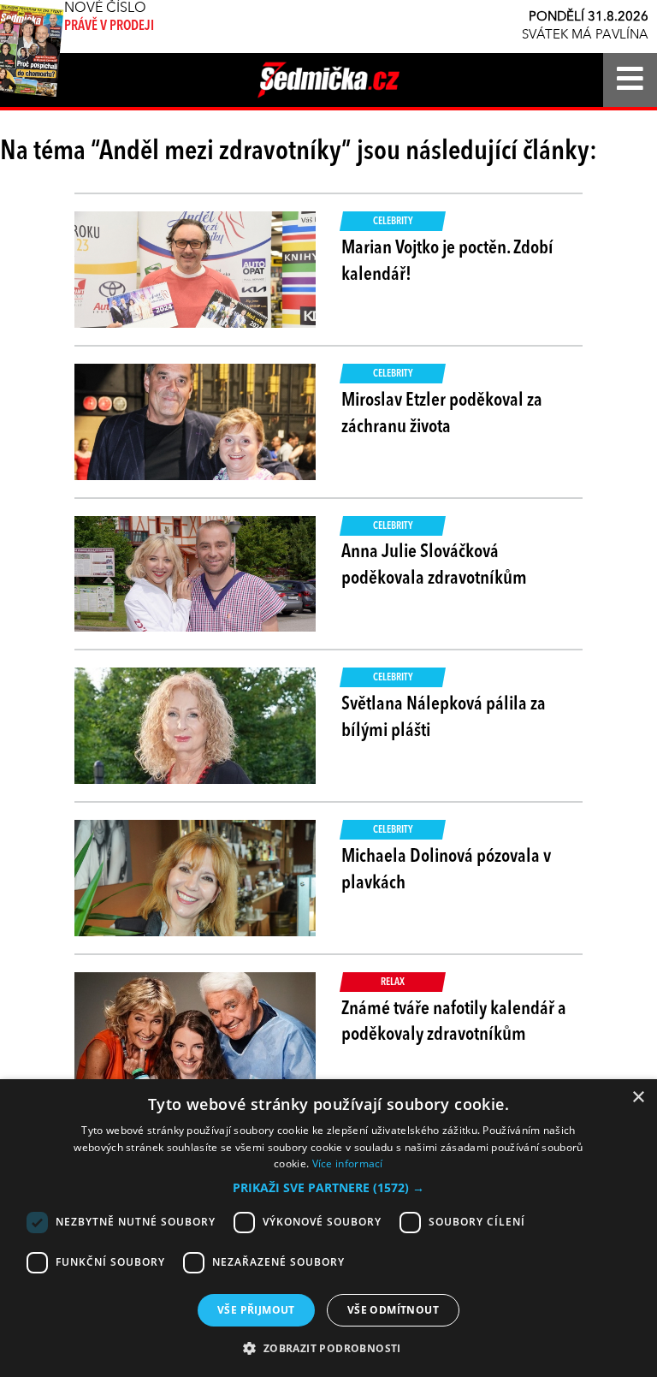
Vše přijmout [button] (256, 1310)
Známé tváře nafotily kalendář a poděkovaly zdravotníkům (453, 1022)
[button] (328, 1187)
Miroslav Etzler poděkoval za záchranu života (441, 413)
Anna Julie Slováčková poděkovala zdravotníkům (434, 565)
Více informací (347, 1163)
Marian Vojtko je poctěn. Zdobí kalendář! (447, 261)
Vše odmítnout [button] (393, 1310)
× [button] (637, 1097)
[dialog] (328, 1228)
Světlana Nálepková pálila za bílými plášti (443, 717)
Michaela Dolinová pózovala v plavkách (446, 870)
